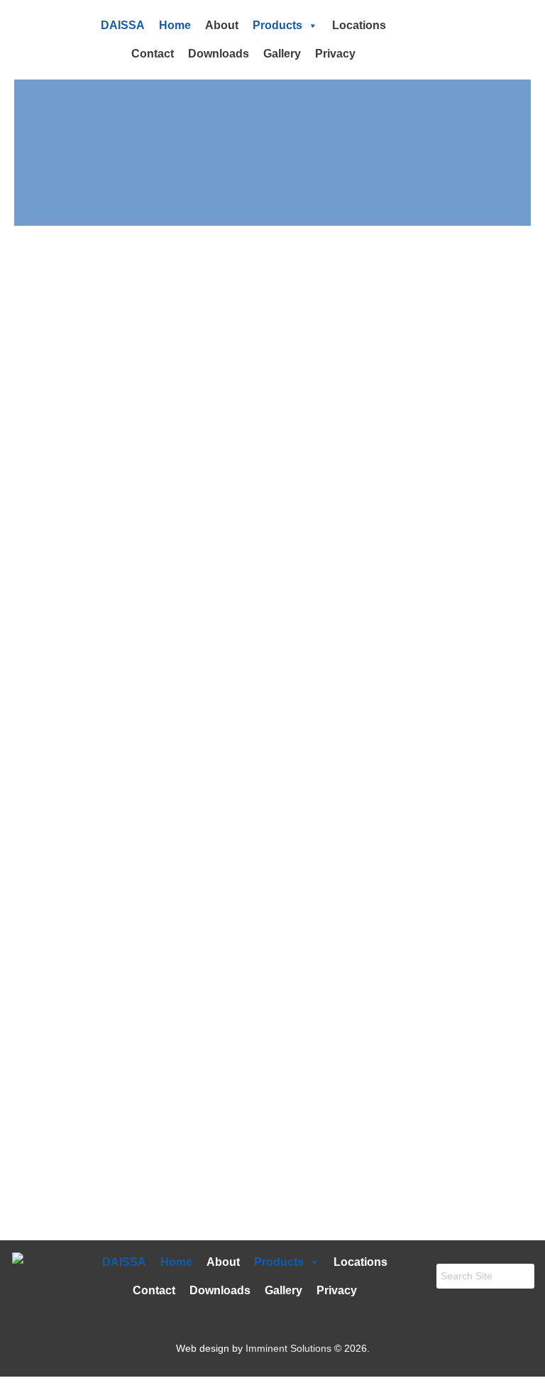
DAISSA (123, 25)
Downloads (218, 54)
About (221, 25)
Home (175, 25)
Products (277, 25)
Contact (152, 54)
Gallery (282, 54)
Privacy (335, 54)
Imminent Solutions (288, 1348)
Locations (359, 25)
